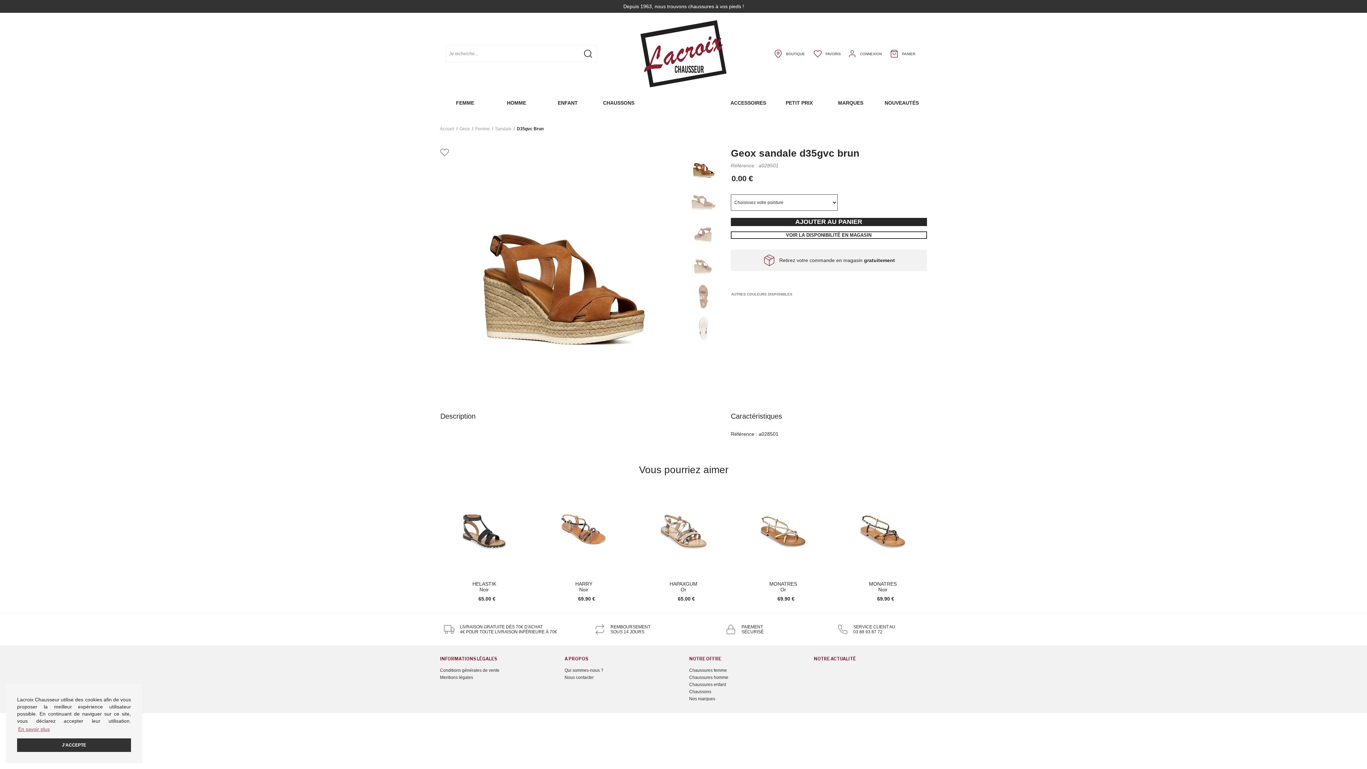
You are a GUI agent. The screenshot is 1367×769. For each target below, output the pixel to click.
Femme (465, 103)
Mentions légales (456, 677)
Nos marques (702, 698)
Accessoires (748, 103)
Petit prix (799, 103)
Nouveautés (902, 103)
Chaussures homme (708, 677)
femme (482, 128)
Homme (516, 103)
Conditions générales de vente (469, 670)
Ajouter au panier (828, 221)
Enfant (568, 103)
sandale (503, 128)
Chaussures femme (708, 670)
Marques (850, 103)
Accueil (447, 128)
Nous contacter (579, 677)
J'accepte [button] (74, 745)
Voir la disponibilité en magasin (828, 235)
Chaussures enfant (707, 684)
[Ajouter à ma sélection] (444, 153)
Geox (465, 128)
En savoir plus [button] (34, 729)
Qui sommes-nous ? (584, 670)
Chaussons (618, 103)
